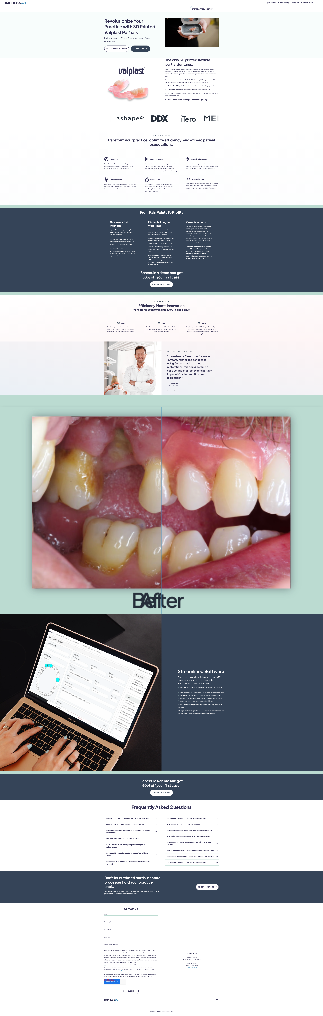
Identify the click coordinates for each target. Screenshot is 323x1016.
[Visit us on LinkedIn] (217, 999)
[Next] (173, 390)
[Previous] (169, 390)
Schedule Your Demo (161, 284)
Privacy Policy (121, 970)
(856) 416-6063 (192, 968)
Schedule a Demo (140, 49)
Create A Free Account (202, 9)
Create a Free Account (116, 49)
